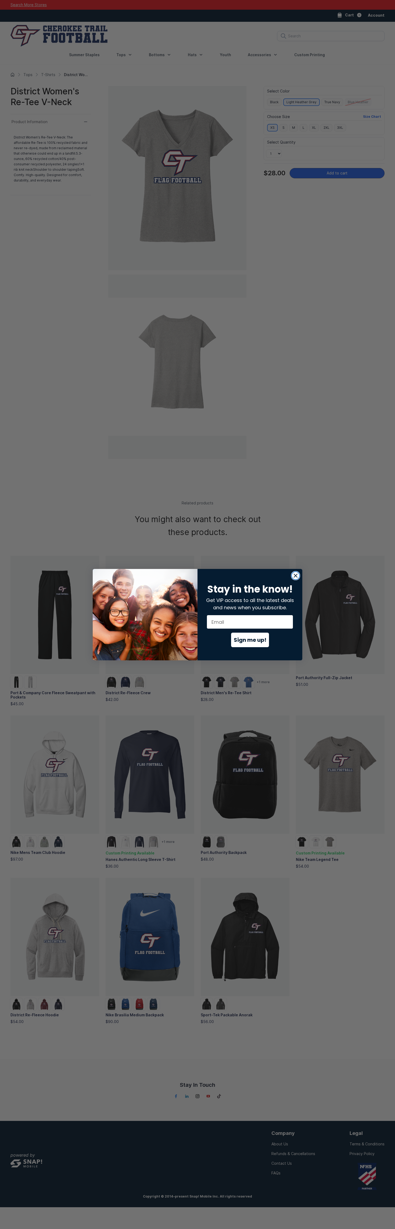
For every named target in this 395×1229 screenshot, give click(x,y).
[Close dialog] (296, 576)
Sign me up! (250, 640)
